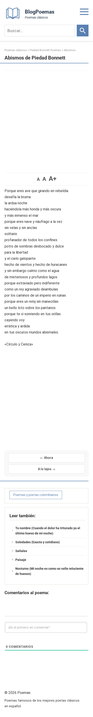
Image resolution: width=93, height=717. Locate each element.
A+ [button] (52, 178)
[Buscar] (82, 30)
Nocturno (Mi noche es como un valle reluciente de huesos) (49, 571)
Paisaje (20, 560)
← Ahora (46, 458)
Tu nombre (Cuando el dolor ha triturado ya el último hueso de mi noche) (47, 530)
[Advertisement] (46, 119)
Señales (21, 551)
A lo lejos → (46, 469)
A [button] (38, 179)
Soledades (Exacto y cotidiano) (37, 542)
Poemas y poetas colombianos (35, 495)
